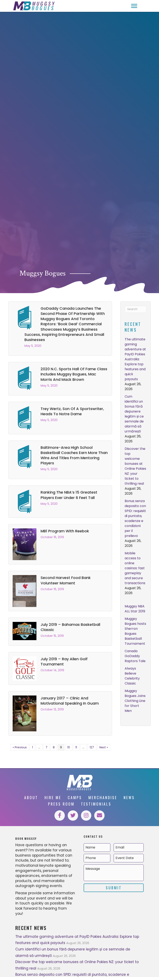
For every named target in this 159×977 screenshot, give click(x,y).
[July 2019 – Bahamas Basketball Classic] (24, 631)
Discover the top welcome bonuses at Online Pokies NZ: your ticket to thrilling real (135, 466)
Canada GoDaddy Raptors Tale (135, 656)
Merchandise (102, 797)
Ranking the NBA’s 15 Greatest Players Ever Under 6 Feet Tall (69, 495)
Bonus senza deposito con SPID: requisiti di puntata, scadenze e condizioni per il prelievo (135, 518)
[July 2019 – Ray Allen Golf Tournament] (24, 668)
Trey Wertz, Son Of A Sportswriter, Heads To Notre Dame (72, 411)
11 (76, 747)
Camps (75, 797)
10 (68, 747)
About (31, 797)
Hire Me (53, 797)
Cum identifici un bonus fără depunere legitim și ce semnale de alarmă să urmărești (134, 414)
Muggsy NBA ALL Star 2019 (135, 609)
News (129, 797)
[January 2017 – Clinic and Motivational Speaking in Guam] (24, 713)
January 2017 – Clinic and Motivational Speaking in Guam (70, 700)
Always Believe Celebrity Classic (132, 676)
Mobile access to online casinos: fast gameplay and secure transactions (135, 568)
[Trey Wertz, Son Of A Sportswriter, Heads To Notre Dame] (24, 418)
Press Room (61, 804)
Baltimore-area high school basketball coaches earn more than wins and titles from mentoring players (74, 455)
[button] (134, 6)
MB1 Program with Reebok (65, 531)
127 (92, 747)
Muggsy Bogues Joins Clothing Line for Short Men (135, 700)
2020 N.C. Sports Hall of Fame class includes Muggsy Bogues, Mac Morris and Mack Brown (74, 374)
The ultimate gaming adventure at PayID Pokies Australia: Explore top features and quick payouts (135, 359)
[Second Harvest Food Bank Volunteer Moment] (24, 591)
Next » (103, 747)
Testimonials (96, 804)
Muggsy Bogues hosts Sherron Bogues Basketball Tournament (135, 631)
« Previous (20, 747)
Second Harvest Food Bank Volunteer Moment (66, 580)
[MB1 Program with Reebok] (24, 544)
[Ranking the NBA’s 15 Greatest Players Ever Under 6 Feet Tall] (24, 501)
